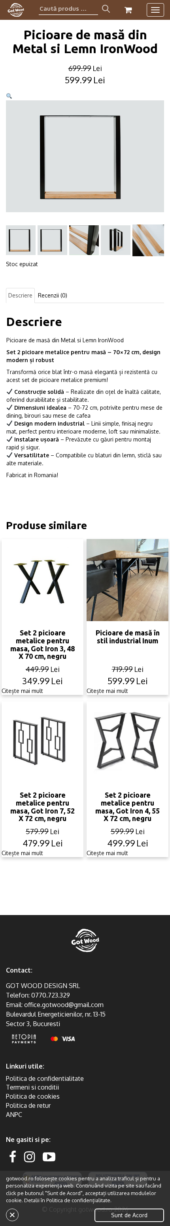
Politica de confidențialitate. (78, 1200)
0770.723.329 (50, 995)
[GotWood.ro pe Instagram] (29, 1156)
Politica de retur (28, 1105)
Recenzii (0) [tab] (52, 295)
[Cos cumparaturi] (128, 10)
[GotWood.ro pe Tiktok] (62, 1156)
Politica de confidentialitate (45, 1078)
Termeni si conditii (32, 1087)
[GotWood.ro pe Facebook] (12, 1156)
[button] (9, 96)
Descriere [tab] (20, 295)
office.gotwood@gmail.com (64, 1005)
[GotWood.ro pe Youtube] (49, 1156)
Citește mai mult (22, 690)
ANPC (14, 1115)
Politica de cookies (33, 1096)
